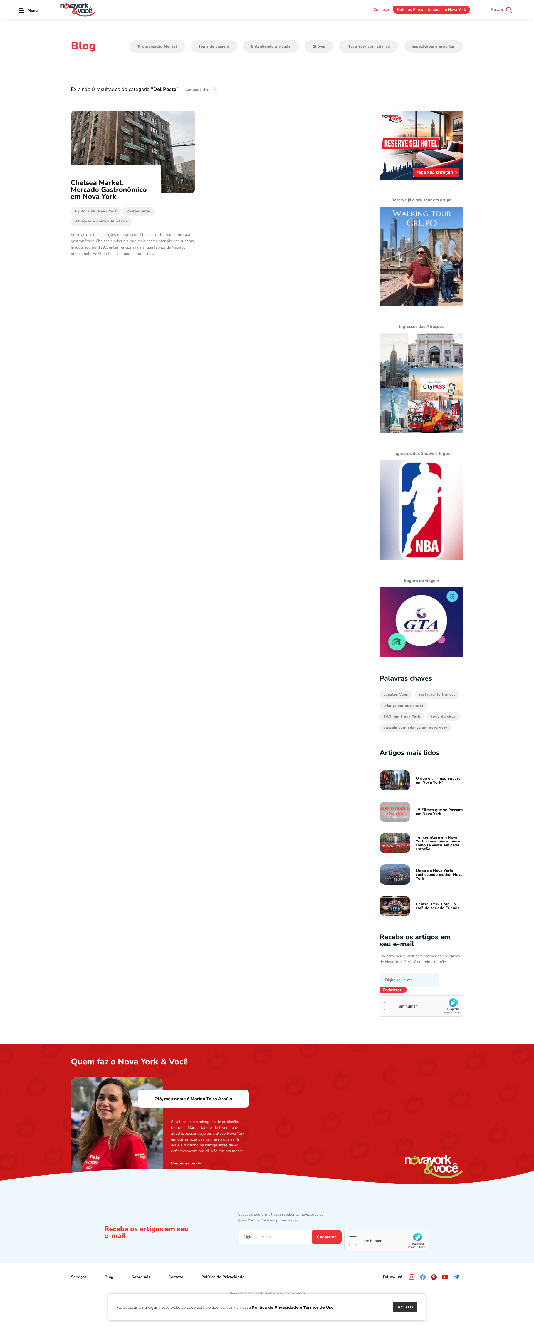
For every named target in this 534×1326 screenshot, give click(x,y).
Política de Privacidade (222, 1277)
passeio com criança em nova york (416, 727)
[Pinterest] (434, 1277)
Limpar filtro (198, 89)
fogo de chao (443, 716)
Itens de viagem (214, 46)
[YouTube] (445, 1277)
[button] (21, 10)
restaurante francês (437, 694)
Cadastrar (391, 990)
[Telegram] (456, 1277)
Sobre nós (141, 1277)
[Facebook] (423, 1277)
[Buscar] (509, 9)
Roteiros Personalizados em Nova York (431, 9)
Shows (319, 46)
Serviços (78, 1277)
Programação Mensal (157, 46)
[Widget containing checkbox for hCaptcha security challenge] (422, 1006)
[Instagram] (411, 1277)
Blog (109, 1277)
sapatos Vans (396, 694)
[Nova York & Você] (78, 9)
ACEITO (405, 1307)
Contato (175, 1277)
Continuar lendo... (187, 1163)
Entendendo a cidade (270, 46)
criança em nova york (403, 705)
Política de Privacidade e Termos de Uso (292, 1307)
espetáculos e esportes (433, 46)
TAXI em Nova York (402, 716)
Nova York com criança (368, 46)
